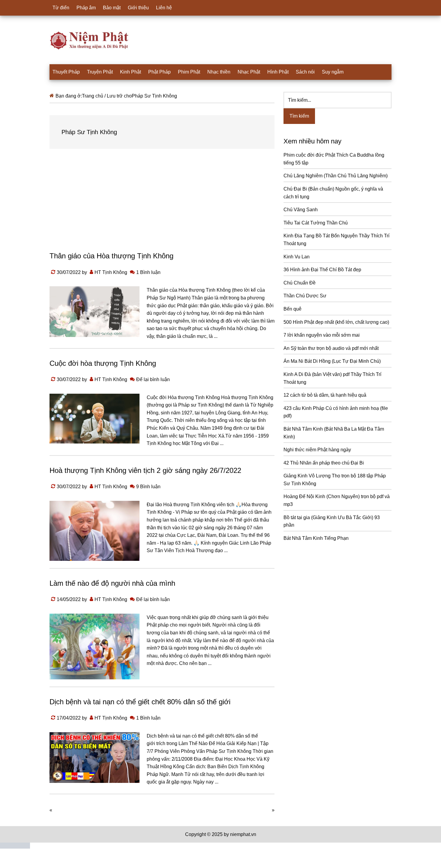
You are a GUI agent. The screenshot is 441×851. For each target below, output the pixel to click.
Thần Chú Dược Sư (305, 295)
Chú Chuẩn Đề (300, 282)
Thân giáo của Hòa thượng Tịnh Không (111, 256)
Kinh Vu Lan (297, 256)
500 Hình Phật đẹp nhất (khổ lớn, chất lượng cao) (336, 322)
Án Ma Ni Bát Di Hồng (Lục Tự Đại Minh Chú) (332, 361)
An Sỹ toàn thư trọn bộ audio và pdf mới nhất (331, 348)
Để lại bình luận (153, 379)
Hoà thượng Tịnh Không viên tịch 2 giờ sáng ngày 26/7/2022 (145, 470)
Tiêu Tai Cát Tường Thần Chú (316, 222)
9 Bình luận (148, 486)
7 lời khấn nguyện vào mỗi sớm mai (322, 335)
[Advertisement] (162, 206)
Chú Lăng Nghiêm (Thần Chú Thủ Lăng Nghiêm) (336, 175)
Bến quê (293, 308)
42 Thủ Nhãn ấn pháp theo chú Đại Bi (324, 462)
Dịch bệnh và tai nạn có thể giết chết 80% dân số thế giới (140, 702)
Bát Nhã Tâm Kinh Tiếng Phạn (316, 538)
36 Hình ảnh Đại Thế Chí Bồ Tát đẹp (322, 269)
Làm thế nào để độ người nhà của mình (112, 583)
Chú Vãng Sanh (301, 209)
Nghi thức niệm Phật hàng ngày (317, 449)
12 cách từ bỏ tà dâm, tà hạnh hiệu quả (325, 395)
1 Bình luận (148, 272)
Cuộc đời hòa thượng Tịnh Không (103, 363)
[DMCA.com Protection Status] (15, 846)
